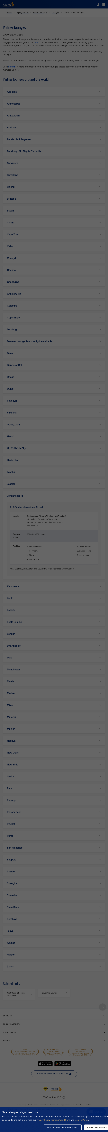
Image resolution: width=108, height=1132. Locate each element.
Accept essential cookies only (63, 1127)
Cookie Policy (81, 1120)
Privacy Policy (43, 1120)
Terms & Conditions (60, 1120)
